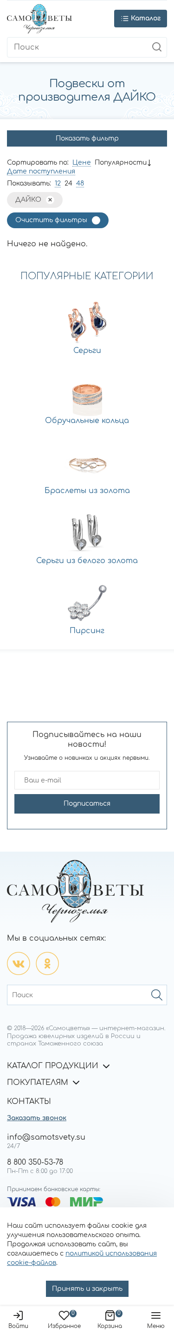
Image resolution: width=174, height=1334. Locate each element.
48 (80, 183)
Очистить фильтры (51, 220)
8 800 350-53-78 (35, 1162)
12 (58, 183)
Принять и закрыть (87, 1288)
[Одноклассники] (47, 963)
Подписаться (87, 803)
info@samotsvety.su (46, 1137)
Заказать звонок (36, 1118)
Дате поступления (41, 171)
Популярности (121, 162)
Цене (81, 162)
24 (68, 183)
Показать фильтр (87, 138)
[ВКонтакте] (18, 963)
